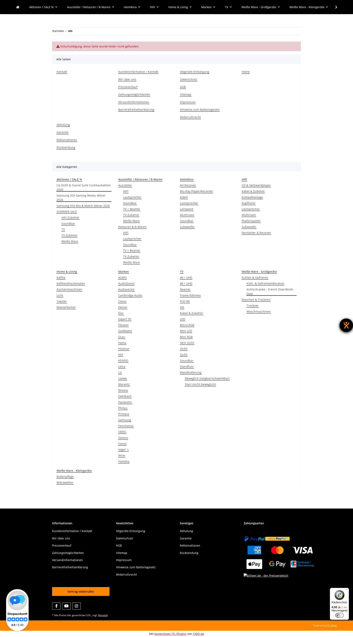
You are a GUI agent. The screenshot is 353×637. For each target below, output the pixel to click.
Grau (121, 337)
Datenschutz (188, 79)
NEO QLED (187, 343)
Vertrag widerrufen (80, 591)
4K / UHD (186, 277)
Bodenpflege (65, 476)
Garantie (62, 132)
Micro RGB (187, 325)
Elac (121, 313)
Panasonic (125, 402)
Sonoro (123, 438)
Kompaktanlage (252, 197)
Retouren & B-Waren (132, 227)
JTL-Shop (332, 625)
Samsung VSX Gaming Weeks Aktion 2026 (81, 198)
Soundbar (68, 223)
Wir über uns (127, 79)
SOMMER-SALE (67, 212)
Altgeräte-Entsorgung (194, 72)
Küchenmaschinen (69, 289)
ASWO (122, 277)
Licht (60, 295)
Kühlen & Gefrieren (255, 277)
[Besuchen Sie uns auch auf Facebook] (56, 606)
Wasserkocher (66, 307)
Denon (122, 307)
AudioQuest (126, 283)
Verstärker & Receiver (256, 233)
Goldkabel (125, 331)
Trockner (253, 305)
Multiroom (187, 215)
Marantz (124, 384)
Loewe (122, 378)
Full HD (185, 301)
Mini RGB (186, 337)
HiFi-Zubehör (70, 217)
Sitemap (185, 94)
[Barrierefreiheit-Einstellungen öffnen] (346, 325)
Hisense (123, 349)
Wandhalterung (190, 372)
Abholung (63, 125)
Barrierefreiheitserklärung (136, 109)
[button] (333, 7)
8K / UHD (186, 283)
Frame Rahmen (190, 295)
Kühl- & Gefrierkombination (265, 283)
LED (182, 319)
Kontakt (62, 72)
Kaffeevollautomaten (71, 283)
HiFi (125, 191)
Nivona (123, 390)
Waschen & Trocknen (256, 300)
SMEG (122, 432)
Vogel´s (123, 449)
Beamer (185, 289)
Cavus (122, 301)
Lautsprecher (132, 197)
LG (120, 372)
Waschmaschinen (259, 311)
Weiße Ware (69, 241)
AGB (183, 87)
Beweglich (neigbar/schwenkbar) (207, 378)
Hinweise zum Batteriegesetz (200, 109)
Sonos (122, 444)
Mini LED (186, 331)
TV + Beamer (131, 209)
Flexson (123, 325)
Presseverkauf (127, 87)
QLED (183, 355)
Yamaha (123, 461)
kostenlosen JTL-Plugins (170, 634)
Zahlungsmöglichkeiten (134, 94)
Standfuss (187, 366)
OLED (183, 349)
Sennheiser (126, 426)
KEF (120, 355)
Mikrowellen (65, 482)
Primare (123, 414)
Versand (102, 615)
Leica (121, 366)
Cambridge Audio (130, 295)
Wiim (121, 455)
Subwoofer (187, 227)
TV (63, 229)
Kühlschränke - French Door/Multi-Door (270, 291)
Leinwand (186, 209)
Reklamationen (67, 140)
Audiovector (126, 289)
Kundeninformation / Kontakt (138, 72)
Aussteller (125, 185)
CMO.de (198, 634)
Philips (122, 408)
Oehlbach (125, 396)
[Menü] (346, 590)
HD (182, 307)
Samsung (124, 420)
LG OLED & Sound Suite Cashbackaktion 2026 (84, 187)
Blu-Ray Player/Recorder (196, 191)
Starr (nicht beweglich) (200, 384)
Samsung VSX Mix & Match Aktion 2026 (83, 206)
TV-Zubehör (69, 235)
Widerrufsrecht (190, 117)
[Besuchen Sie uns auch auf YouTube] (66, 606)
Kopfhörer (249, 203)
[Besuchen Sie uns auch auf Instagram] (76, 606)
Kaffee (61, 277)
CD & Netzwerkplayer (256, 185)
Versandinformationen (133, 102)
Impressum (187, 102)
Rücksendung (66, 147)
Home (246, 72)
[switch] (339, 615)
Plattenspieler (251, 221)
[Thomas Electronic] (17, 7)
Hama (122, 343)
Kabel (184, 197)
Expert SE (124, 319)
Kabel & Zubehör (253, 191)
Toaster (62, 301)
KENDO (123, 360)
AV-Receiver (188, 185)
